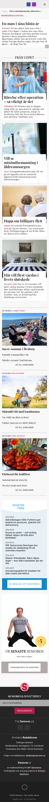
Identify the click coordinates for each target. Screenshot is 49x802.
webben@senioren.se (35, 755)
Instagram (34, 4)
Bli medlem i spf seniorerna (24, 584)
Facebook (29, 4)
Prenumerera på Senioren (24, 667)
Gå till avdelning (24, 365)
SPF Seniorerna (34, 768)
